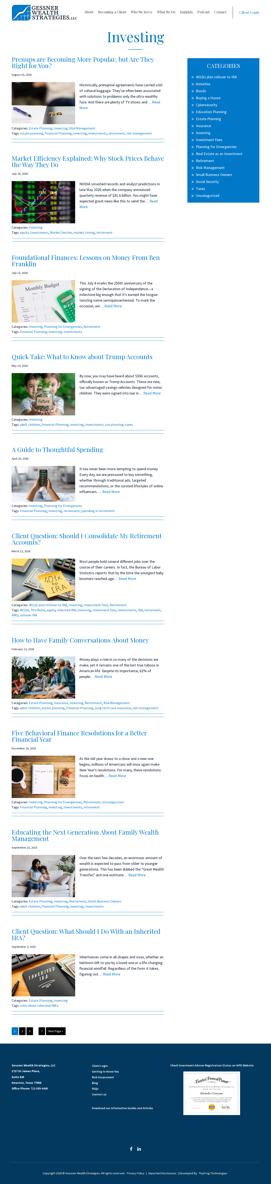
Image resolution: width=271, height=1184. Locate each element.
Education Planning (211, 111)
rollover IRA (28, 615)
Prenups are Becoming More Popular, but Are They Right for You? (83, 62)
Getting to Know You (105, 1071)
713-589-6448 (39, 1088)
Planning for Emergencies (63, 326)
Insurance (61, 703)
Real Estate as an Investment (219, 153)
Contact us (99, 1094)
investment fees (104, 610)
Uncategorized (112, 802)
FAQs (95, 1089)
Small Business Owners (104, 901)
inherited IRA (66, 610)
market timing (84, 232)
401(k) (24, 610)
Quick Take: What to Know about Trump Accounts (82, 356)
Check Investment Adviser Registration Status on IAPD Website (211, 1065)
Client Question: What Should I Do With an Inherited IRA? (86, 934)
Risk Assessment (103, 1077)
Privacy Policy (135, 1173)
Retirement (92, 326)
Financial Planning (58, 133)
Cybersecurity (206, 104)
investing (80, 133)
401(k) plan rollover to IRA (48, 605)
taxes (129, 424)
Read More (113, 306)
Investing (61, 128)
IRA (140, 610)
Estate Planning (41, 128)
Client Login (249, 12)
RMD (15, 615)
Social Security (207, 181)
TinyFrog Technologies (213, 1173)
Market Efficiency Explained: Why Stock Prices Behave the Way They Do (88, 161)
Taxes (200, 188)
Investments (97, 133)
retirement (116, 133)
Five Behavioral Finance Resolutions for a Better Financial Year (79, 736)
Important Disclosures (162, 1173)
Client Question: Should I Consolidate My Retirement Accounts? (87, 539)
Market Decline (61, 232)
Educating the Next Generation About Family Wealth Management (85, 835)
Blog (95, 1083)
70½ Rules (37, 610)
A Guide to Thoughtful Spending (57, 449)
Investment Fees (96, 605)
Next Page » (55, 1032)
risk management (139, 133)
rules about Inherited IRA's (39, 1005)
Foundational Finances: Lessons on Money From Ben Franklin (86, 260)
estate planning (31, 133)
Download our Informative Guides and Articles (122, 1108)
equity (24, 232)
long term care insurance (113, 708)
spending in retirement (98, 511)
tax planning (114, 424)
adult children (30, 424)
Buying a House (208, 97)
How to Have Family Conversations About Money (80, 640)
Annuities (203, 83)
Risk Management (82, 128)
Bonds (201, 90)
